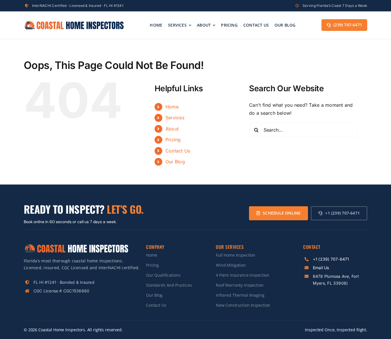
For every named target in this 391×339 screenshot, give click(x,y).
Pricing (173, 139)
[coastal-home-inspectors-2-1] (74, 22)
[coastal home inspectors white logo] (76, 246)
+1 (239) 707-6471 (331, 259)
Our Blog (175, 161)
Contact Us (177, 151)
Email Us (321, 267)
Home (172, 107)
